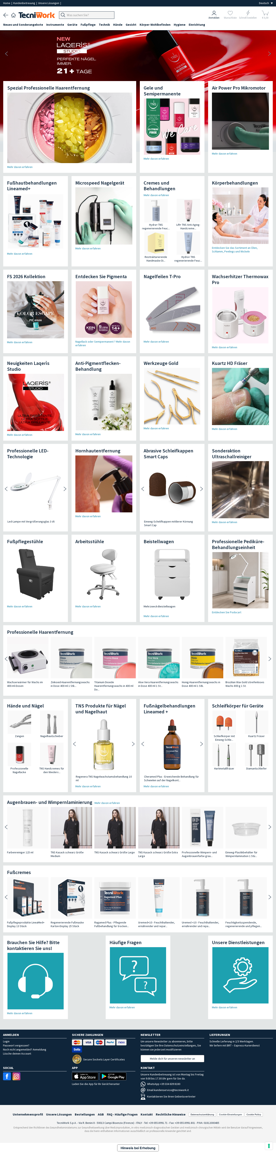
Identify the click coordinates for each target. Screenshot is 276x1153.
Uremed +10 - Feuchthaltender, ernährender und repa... (200, 924)
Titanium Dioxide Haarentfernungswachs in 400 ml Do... (113, 685)
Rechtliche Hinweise (170, 1114)
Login (6, 1041)
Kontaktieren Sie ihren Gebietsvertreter (171, 1096)
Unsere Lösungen (49, 3)
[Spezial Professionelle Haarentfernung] (69, 128)
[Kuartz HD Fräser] (240, 396)
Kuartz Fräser (256, 736)
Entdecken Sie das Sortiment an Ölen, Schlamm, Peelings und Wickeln (235, 249)
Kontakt (147, 1114)
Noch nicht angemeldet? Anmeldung (24, 1049)
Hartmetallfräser (224, 768)
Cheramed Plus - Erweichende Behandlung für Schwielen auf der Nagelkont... (171, 778)
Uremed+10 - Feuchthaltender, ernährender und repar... (156, 924)
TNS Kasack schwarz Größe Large (114, 852)
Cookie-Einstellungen (230, 1114)
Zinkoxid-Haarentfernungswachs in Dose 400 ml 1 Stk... (70, 684)
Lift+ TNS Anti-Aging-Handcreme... (188, 226)
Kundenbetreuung (24, 3)
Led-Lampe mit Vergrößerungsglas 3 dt (31, 521)
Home (7, 3)
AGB (101, 1114)
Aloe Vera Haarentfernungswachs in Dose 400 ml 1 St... (158, 684)
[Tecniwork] (13, 14)
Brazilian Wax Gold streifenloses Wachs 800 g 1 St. (244, 684)
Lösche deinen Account (17, 1053)
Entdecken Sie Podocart (226, 612)
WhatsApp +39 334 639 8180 (163, 1084)
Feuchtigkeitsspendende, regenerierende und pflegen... (243, 924)
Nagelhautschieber (51, 736)
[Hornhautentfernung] (103, 484)
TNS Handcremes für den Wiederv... (51, 770)
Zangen (19, 736)
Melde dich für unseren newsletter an (172, 1058)
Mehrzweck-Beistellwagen (159, 606)
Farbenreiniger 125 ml (20, 852)
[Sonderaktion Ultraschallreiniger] (240, 489)
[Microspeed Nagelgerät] (103, 216)
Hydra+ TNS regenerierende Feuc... (156, 226)
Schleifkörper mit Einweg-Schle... (224, 738)
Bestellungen (85, 1114)
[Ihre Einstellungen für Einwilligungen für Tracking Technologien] (269, 1146)
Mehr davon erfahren (20, 167)
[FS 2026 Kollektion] (35, 309)
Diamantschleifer (256, 768)
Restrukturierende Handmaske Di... (156, 258)
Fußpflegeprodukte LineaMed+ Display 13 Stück (25, 924)
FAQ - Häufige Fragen (122, 1114)
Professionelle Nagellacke (19, 770)
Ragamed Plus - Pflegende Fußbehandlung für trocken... (111, 924)
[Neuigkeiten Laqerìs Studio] (35, 402)
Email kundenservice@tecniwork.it (168, 1090)
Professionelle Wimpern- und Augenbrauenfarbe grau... (199, 854)
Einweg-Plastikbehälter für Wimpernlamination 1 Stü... (241, 854)
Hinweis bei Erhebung (138, 1148)
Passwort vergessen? (16, 1045)
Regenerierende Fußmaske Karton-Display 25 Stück (67, 924)
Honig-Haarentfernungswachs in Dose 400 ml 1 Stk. (201, 684)
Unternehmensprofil (28, 1114)
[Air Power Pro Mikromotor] (240, 121)
